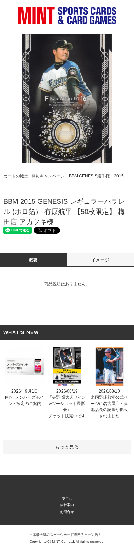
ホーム (67, 498)
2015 (119, 175)
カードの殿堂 (15, 175)
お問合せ (67, 512)
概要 (33, 259)
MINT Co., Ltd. (63, 541)
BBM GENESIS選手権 (89, 175)
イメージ (100, 259)
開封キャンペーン (48, 175)
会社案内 (67, 505)
